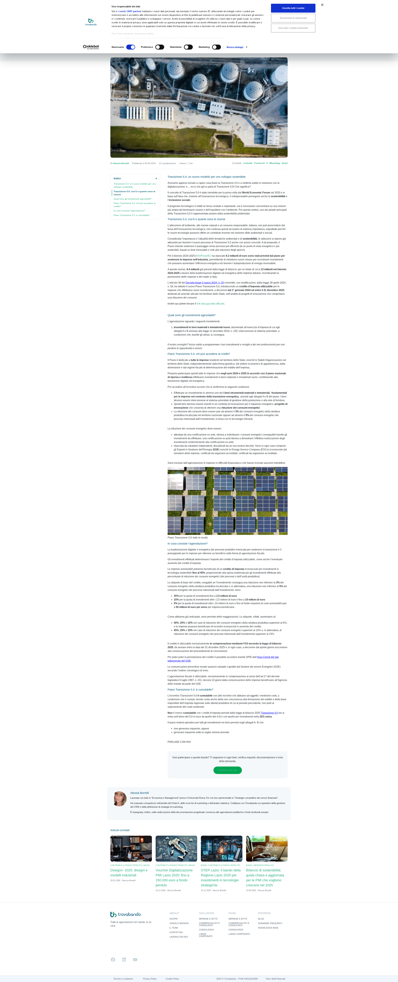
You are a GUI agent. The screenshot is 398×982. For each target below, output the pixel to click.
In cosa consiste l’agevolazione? (129, 210)
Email (285, 163)
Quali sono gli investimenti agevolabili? (133, 199)
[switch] (159, 47)
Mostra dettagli (235, 47)
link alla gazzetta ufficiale (210, 303)
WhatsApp (274, 163)
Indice (117, 178)
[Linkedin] (124, 959)
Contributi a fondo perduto (126, 865)
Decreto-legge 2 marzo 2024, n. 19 (205, 282)
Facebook (259, 163)
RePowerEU (204, 255)
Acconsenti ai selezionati (293, 18)
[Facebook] (113, 959)
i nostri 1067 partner (129, 11)
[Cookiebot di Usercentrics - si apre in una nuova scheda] (91, 47)
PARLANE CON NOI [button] (179, 742)
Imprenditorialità (263, 865)
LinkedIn (248, 163)
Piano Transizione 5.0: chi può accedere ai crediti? (134, 205)
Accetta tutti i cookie (293, 8)
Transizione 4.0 (269, 713)
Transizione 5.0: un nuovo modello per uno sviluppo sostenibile (135, 185)
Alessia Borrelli (121, 163)
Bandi (146, 865)
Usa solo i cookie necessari (293, 28)
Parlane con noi (227, 770)
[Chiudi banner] (322, 5)
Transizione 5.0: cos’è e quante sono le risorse (134, 193)
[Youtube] (135, 959)
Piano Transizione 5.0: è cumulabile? (132, 215)
